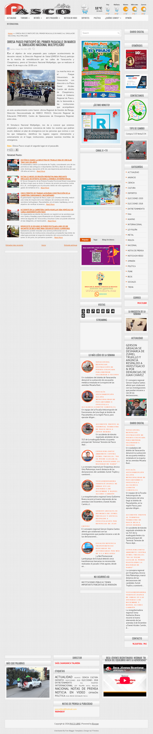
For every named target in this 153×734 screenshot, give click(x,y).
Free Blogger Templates (74, 731)
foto (129, 214)
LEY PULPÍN (132, 229)
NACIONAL (132, 245)
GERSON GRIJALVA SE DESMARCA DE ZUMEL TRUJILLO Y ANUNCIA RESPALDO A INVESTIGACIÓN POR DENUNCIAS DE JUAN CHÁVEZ (100, 518)
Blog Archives (108, 240)
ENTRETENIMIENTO (136, 209)
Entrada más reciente (14, 245)
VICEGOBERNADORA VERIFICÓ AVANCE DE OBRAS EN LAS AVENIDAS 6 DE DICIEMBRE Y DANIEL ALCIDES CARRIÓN (136, 599)
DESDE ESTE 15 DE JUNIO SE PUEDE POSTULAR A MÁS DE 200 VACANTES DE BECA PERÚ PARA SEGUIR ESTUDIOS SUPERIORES (45, 227)
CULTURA (132, 188)
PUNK (130, 271)
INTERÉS (38, 17)
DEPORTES (85, 17)
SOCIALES (132, 282)
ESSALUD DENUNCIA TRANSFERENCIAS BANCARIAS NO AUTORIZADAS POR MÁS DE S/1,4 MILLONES (108, 548)
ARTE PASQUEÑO (53, 17)
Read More (41, 171)
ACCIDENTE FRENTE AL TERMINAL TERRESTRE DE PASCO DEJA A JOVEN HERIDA (136, 520)
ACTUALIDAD (11, 17)
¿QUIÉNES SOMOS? (113, 17)
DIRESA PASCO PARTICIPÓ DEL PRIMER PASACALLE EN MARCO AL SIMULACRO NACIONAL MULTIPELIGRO (41, 43)
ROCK (130, 276)
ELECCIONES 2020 (135, 198)
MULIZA (131, 240)
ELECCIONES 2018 (135, 203)
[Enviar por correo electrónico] (8, 149)
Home (10, 33)
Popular (85, 240)
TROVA (130, 287)
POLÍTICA (97, 17)
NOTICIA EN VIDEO (70, 17)
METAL (131, 235)
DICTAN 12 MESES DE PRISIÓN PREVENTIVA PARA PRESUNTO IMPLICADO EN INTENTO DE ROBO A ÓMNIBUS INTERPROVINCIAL (46, 177)
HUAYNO (131, 219)
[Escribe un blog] (11, 149)
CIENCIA (131, 182)
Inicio (44, 245)
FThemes (95, 731)
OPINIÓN (128, 17)
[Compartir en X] (14, 149)
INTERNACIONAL (13, 23)
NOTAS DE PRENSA (136, 250)
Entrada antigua (70, 245)
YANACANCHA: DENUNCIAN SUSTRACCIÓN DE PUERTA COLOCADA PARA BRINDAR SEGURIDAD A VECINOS (135, 437)
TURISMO (25, 17)
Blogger (95, 724)
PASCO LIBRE (75, 724)
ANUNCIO (132, 177)
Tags (95, 240)
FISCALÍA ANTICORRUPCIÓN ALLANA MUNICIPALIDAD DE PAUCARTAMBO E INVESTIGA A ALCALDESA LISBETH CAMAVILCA (99, 399)
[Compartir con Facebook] (17, 149)
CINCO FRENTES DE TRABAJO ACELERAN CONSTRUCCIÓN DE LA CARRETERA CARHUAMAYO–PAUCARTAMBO (45, 194)
